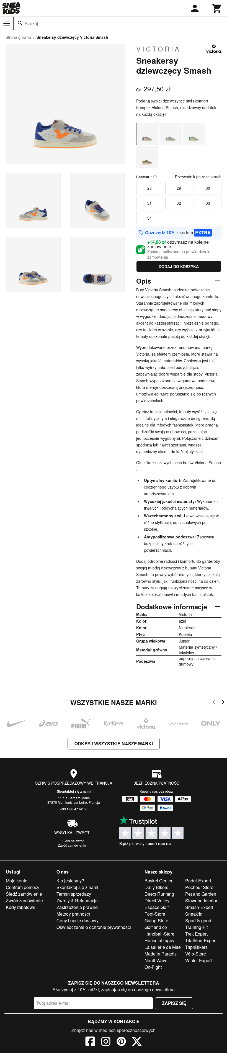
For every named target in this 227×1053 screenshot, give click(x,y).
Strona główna (18, 37)
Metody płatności (73, 914)
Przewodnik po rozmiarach (198, 176)
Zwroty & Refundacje (77, 900)
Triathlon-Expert (200, 940)
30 (208, 188)
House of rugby (159, 940)
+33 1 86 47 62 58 (73, 809)
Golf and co (156, 927)
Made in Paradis (161, 954)
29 (179, 188)
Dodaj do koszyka (179, 266)
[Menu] (6, 23)
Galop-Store (156, 920)
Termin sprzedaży (73, 894)
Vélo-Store (195, 954)
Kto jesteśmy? (70, 880)
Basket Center (158, 880)
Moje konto (16, 880)
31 (149, 203)
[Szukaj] (20, 23)
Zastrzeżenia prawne (77, 907)
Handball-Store (159, 934)
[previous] (214, 703)
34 (149, 218)
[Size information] (155, 177)
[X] (136, 1042)
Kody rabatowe (20, 907)
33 (208, 203)
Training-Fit (196, 927)
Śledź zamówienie (24, 894)
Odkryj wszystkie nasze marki (113, 743)
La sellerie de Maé (163, 947)
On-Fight (153, 967)
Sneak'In (193, 914)
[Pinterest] (121, 1042)
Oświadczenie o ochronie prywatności (93, 927)
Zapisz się (174, 1003)
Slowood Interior (201, 900)
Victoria (158, 48)
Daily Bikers (156, 887)
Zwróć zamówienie (72, 845)
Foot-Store (155, 914)
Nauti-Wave (156, 960)
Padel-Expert (198, 880)
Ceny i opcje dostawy (77, 920)
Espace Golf (157, 907)
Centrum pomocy (22, 887)
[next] (223, 703)
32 (179, 203)
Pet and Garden (200, 894)
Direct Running (159, 894)
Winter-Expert (198, 960)
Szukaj (31, 23)
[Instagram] (105, 1042)
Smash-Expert (199, 907)
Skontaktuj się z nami (74, 791)
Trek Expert (196, 934)
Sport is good (198, 920)
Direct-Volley (157, 900)
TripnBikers (196, 947)
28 (149, 188)
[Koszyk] (217, 8)
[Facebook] (90, 1042)
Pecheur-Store (199, 887)
